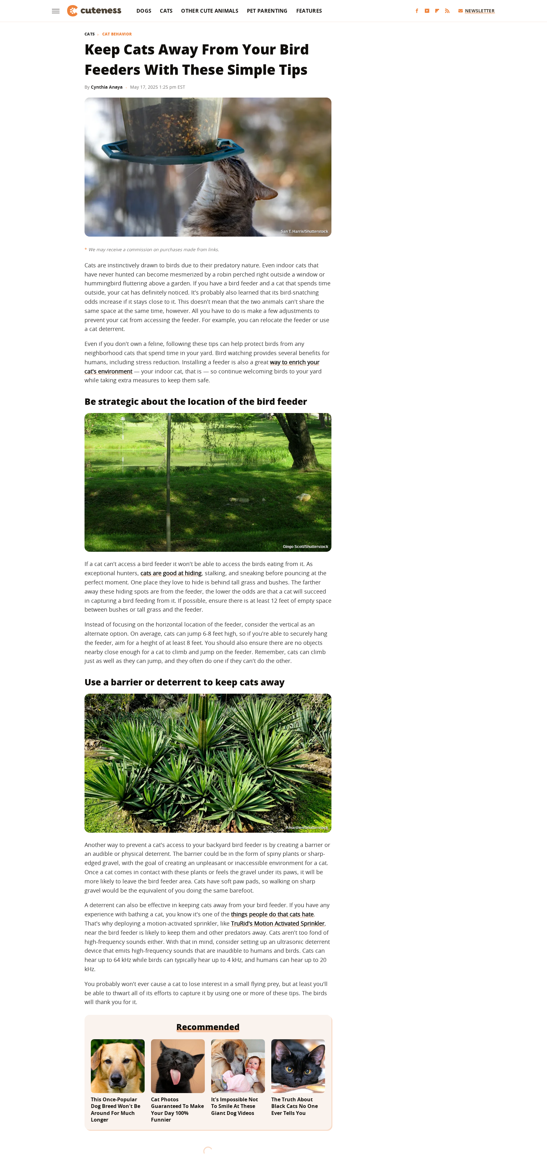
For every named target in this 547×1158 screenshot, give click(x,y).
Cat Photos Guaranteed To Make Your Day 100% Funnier (177, 1109)
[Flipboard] (437, 11)
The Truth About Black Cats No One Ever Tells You (294, 1106)
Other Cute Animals (209, 10)
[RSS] (447, 11)
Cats (166, 10)
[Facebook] (417, 11)
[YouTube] (427, 11)
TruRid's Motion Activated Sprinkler (277, 923)
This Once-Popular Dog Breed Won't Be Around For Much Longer (115, 1109)
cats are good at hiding (171, 573)
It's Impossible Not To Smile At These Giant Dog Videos (234, 1106)
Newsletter (479, 11)
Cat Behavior (117, 34)
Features (309, 10)
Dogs (143, 10)
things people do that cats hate (272, 914)
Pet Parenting (267, 10)
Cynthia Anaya (107, 87)
